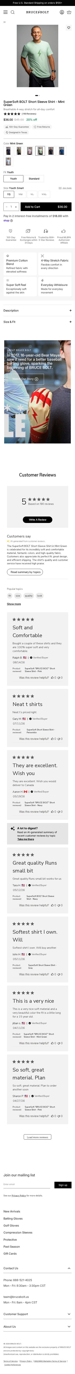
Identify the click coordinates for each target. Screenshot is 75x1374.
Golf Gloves (11, 1225)
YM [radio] (20, 194)
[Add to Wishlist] (69, 28)
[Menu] (5, 12)
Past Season (11, 1246)
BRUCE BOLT (15, 1344)
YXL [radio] (44, 194)
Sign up (63, 1184)
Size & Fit (9, 322)
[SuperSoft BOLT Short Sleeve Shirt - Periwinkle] (29, 151)
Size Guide (67, 188)
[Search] (12, 12)
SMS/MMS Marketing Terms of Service (50, 1361)
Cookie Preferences (12, 1365)
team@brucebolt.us (16, 1297)
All (4, 22)
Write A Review (37, 519)
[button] (62, 12)
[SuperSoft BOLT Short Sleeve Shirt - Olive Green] (19, 151)
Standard (34, 178)
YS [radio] (8, 194)
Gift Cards (10, 1253)
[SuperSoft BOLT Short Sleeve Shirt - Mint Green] (40, 151)
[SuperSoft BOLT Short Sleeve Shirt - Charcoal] (51, 151)
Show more (14, 604)
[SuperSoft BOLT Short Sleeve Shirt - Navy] (8, 151)
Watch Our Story (23, 379)
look (39, 595)
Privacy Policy (19, 1195)
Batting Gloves (13, 1218)
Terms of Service (10, 1361)
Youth (13, 178)
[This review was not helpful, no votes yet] (59, 677)
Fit (8, 172)
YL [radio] (32, 194)
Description (10, 310)
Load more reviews (37, 1137)
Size (13, 188)
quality (28, 595)
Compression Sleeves (17, 1232)
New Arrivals (11, 1211)
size (18, 595)
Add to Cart (46, 206)
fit (10, 595)
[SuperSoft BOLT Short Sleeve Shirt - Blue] (61, 151)
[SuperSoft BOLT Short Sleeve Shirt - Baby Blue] (8, 161)
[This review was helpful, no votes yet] (52, 677)
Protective (10, 1239)
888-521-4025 (22, 1280)
